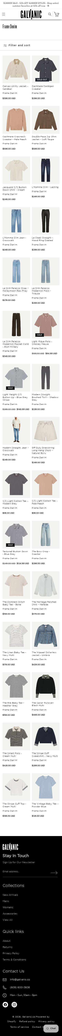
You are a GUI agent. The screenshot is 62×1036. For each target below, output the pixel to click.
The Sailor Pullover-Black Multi (43, 704)
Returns (7, 947)
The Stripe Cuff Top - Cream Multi (14, 805)
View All (7, 920)
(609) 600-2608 (20, 987)
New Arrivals (10, 895)
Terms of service (19, 1027)
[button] (3, 14)
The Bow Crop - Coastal (41, 553)
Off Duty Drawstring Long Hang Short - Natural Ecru (43, 450)
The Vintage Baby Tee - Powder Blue (45, 805)
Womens (8, 907)
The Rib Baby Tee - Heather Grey (13, 704)
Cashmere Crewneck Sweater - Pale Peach (15, 138)
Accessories (10, 914)
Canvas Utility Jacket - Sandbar (15, 87)
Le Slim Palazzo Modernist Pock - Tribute (41, 291)
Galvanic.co (28, 1017)
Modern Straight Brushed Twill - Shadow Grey (45, 397)
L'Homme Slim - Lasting (45, 187)
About (6, 941)
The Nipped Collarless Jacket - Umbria (44, 654)
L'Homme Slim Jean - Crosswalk (14, 239)
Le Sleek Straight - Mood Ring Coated (42, 239)
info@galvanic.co (20, 980)
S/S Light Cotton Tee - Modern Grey (15, 502)
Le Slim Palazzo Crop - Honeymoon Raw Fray (15, 289)
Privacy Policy (11, 953)
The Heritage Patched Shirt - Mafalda (44, 603)
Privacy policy (46, 1021)
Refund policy (27, 1021)
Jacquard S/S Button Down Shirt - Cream (14, 188)
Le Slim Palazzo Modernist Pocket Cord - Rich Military (16, 344)
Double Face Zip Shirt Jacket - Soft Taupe (44, 138)
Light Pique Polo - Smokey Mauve (42, 343)
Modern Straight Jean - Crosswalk (16, 449)
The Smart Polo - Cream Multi (12, 754)
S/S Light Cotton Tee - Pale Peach (44, 502)
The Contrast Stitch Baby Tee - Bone (14, 603)
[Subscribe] (54, 872)
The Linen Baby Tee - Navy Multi (14, 654)
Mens (6, 901)
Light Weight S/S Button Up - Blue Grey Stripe (15, 397)
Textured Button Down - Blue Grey (15, 553)
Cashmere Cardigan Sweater (43, 87)
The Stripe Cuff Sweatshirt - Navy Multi (45, 754)
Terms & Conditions (14, 960)
